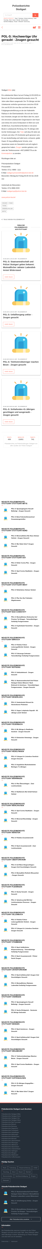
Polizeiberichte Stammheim (10, 1147)
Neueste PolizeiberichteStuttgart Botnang (13, 666)
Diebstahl (20, 21)
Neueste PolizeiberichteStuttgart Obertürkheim (14, 859)
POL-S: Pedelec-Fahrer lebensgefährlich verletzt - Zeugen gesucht (23, 647)
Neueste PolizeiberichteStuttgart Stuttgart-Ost (14, 557)
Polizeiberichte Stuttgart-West (11, 1120)
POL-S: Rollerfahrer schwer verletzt (23, 590)
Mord (10, 20)
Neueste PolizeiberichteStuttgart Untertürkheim (14, 969)
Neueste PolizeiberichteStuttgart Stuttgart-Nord (14, 530)
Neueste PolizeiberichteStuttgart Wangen (13, 1023)
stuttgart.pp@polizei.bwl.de (17, 191)
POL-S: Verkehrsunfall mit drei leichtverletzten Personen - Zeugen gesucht (23, 902)
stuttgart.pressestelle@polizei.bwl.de (20, 173)
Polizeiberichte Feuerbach (10, 1130)
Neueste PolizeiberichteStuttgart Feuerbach (13, 723)
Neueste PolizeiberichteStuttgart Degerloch (13, 696)
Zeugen (19, 147)
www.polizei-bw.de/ (8, 197)
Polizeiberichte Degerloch (10, 1128)
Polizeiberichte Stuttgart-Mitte (11, 1114)
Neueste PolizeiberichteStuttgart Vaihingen (13, 996)
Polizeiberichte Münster (9, 1138)
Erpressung (27, 21)
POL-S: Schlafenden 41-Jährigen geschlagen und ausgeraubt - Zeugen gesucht (19, 412)
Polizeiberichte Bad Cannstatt (11, 1122)
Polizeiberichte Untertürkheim (11, 1149)
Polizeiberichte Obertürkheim (11, 1140)
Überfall (18, 20)
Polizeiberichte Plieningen (10, 1142)
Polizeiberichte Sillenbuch (10, 1144)
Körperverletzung (28, 18)
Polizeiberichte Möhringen (10, 1134)
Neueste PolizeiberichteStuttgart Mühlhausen (13, 804)
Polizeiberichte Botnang (9, 1126)
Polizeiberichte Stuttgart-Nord (11, 1116)
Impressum (14, 1241)
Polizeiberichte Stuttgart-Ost (11, 1118)
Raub (16, 18)
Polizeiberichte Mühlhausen (10, 1136)
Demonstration (24, 20)
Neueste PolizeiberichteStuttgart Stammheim (13, 941)
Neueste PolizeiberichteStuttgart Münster (13, 832)
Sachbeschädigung (8, 21)
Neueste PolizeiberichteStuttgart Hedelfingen (13, 750)
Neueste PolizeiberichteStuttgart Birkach (13, 638)
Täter (22, 132)
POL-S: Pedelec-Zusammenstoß (22, 838)
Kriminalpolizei (7, 153)
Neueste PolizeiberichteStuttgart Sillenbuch (13, 913)
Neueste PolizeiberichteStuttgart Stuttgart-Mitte (14, 503)
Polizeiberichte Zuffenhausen (11, 1157)
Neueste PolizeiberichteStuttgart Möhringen (13, 777)
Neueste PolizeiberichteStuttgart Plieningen (13, 886)
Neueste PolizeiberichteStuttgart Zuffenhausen (14, 1077)
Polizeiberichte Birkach (9, 1124)
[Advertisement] (21, 68)
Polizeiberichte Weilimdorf (10, 1155)
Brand (14, 20)
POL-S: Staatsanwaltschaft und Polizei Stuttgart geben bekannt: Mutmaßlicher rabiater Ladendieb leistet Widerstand (25, 1194)
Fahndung (20, 18)
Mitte (10, 90)
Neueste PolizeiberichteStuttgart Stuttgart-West (14, 584)
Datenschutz (5, 1241)
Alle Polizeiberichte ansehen (20, 1219)
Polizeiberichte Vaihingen (10, 1151)
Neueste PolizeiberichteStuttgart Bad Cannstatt (14, 611)
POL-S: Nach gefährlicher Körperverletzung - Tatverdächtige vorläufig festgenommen (23, 949)
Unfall (35, 18)
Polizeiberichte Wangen (9, 1153)
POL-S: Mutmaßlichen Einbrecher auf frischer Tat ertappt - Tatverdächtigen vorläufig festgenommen (24, 619)
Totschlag (6, 20)
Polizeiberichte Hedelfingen (10, 1132)
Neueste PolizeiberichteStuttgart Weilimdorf (13, 1050)
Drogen (16, 21)
